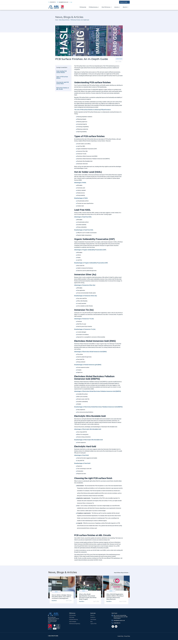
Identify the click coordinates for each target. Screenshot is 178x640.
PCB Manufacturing (93, 7)
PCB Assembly (83, 7)
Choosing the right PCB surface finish (62, 83)
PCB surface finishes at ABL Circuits (62, 88)
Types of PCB (93, 623)
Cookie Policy (120, 636)
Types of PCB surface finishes (62, 77)
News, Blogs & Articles (64, 19)
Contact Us (92, 617)
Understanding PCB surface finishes (61, 71)
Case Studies (93, 619)
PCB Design (71, 617)
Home (56, 19)
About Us (125, 7)
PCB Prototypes (72, 621)
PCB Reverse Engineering (74, 623)
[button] (94, 7)
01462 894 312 (53, 2)
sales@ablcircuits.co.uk (119, 620)
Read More (54, 600)
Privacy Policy (127, 636)
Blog (91, 621)
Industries (116, 7)
